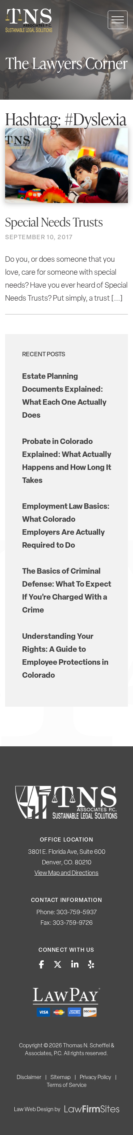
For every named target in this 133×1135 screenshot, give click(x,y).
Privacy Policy (95, 1077)
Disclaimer (29, 1077)
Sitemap (60, 1077)
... (117, 299)
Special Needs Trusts (54, 221)
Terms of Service (67, 1085)
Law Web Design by (37, 1109)
